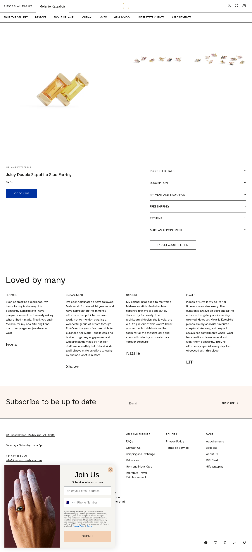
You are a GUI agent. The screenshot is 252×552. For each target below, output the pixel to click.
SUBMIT (87, 536)
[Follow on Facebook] (206, 543)
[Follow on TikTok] (235, 543)
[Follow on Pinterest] (225, 543)
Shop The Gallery (16, 17)
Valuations (132, 460)
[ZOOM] (117, 145)
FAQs (129, 441)
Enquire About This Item (173, 244)
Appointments (181, 17)
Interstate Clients (152, 17)
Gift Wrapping (214, 466)
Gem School (122, 17)
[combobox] (69, 502)
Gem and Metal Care (139, 466)
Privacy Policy (175, 441)
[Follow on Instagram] (215, 543)
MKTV (103, 17)
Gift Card (212, 460)
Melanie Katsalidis (18, 167)
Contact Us (133, 447)
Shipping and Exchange (140, 454)
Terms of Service (177, 447)
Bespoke (40, 17)
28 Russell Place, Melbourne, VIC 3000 (30, 435)
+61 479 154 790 (17, 455)
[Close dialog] (110, 470)
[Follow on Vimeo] (244, 543)
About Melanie (64, 17)
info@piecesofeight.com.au (24, 460)
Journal (86, 17)
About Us (212, 454)
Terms (89, 526)
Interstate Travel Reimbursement (136, 475)
